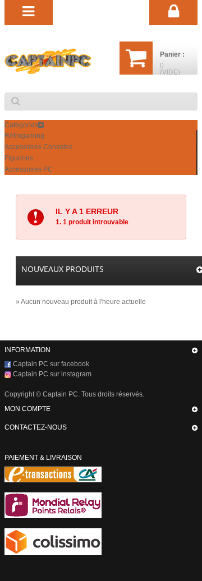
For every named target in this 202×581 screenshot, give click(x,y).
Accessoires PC (28, 169)
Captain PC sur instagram (51, 374)
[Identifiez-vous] (173, 12)
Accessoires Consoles (38, 147)
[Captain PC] (47, 61)
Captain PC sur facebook (50, 364)
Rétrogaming (24, 136)
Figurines (18, 158)
